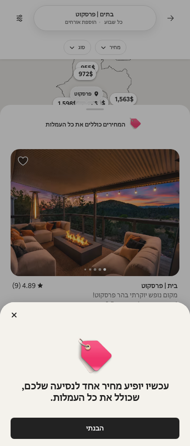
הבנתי (95, 428)
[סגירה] (14, 315)
